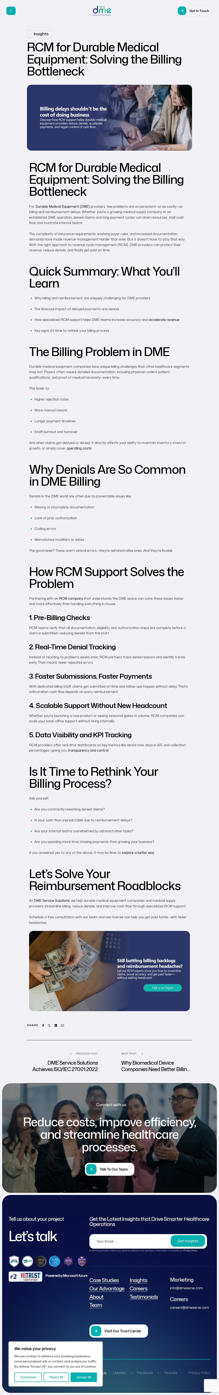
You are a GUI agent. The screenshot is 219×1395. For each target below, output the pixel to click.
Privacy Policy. (190, 1250)
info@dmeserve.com (186, 1288)
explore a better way (138, 852)
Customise (28, 1377)
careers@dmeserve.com (189, 1307)
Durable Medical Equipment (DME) (63, 206)
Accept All (84, 1377)
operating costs (79, 448)
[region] (56, 1364)
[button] (194, 10)
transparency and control (88, 750)
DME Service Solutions (52, 900)
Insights (41, 33)
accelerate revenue (164, 319)
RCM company (71, 598)
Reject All (56, 1377)
